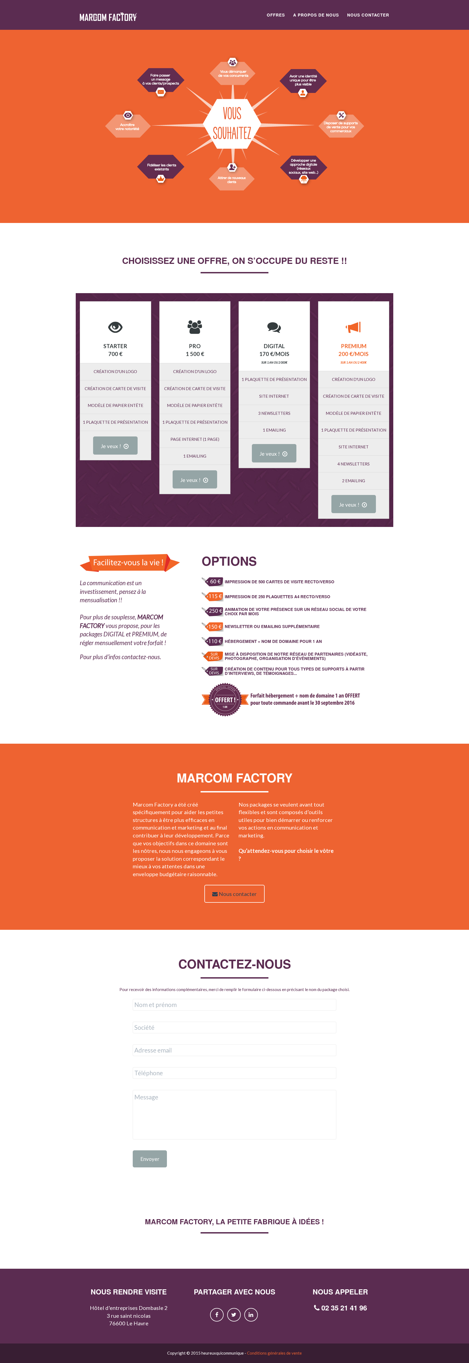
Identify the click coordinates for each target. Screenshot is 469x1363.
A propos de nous (316, 15)
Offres (276, 15)
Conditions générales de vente (274, 1353)
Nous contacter (368, 15)
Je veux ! (111, 446)
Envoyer (149, 1159)
